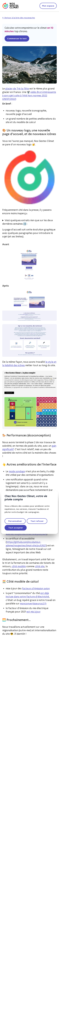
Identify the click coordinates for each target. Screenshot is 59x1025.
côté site (40, 566)
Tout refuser (37, 521)
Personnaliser (15, 521)
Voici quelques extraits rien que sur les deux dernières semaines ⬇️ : (27, 222)
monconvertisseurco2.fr (33, 603)
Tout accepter (15, 527)
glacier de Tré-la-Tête (17, 88)
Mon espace (48, 5)
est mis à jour (33, 611)
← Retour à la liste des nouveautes (18, 17)
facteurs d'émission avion (36, 588)
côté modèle (19, 566)
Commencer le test (17, 38)
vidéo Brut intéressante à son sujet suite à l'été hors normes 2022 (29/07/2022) (29, 95)
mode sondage (17, 471)
